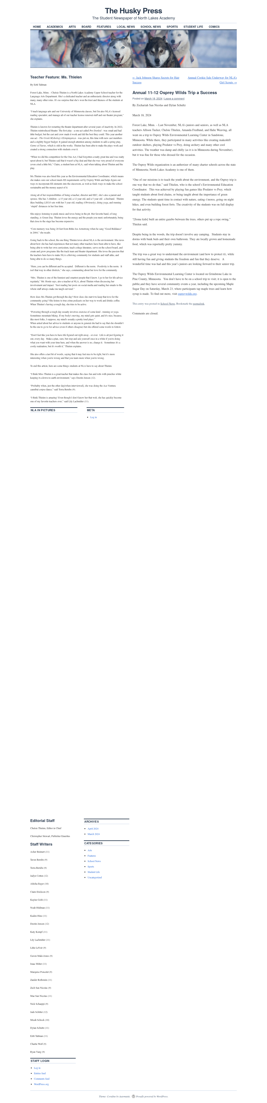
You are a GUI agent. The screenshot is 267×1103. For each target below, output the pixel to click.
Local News (126, 27)
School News (151, 27)
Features (104, 27)
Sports (172, 27)
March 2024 (94, 834)
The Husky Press (133, 10)
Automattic (124, 1096)
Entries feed (40, 1073)
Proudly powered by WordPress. (152, 1096)
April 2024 (93, 828)
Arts (72, 27)
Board (86, 27)
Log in (93, 417)
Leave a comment (174, 98)
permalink (198, 303)
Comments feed (41, 1078)
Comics (214, 27)
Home (37, 27)
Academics (55, 27)
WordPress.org (41, 1084)
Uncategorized (95, 877)
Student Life (193, 27)
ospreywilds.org (187, 294)
